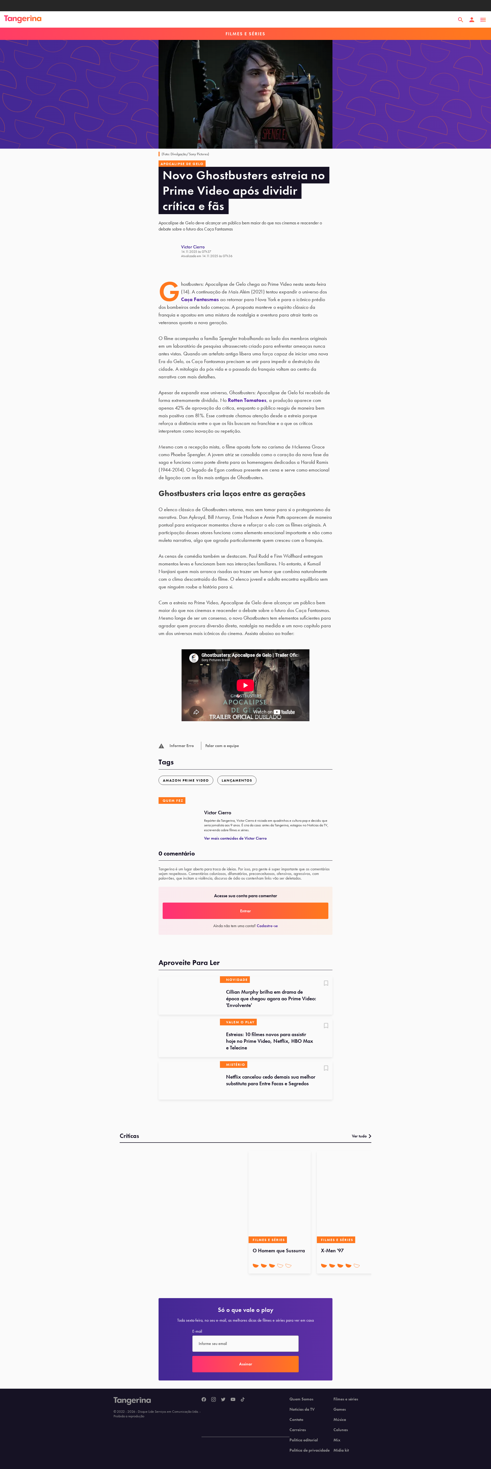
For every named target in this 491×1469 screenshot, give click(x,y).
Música (339, 1420)
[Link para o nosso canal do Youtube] (233, 1399)
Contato (296, 1420)
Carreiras (297, 1430)
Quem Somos (301, 1399)
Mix (336, 1440)
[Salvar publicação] (326, 983)
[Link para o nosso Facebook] (204, 1399)
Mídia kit (341, 1450)
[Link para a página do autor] (170, 251)
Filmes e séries (345, 1399)
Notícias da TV (302, 1409)
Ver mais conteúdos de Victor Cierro (235, 838)
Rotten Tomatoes (247, 400)
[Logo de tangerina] (22, 19)
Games (339, 1409)
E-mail (197, 1331)
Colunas (340, 1430)
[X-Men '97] (348, 1197)
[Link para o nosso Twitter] (223, 1399)
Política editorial (303, 1440)
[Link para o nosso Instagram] (213, 1399)
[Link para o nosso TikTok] (242, 1399)
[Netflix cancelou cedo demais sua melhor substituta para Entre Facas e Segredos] (189, 1080)
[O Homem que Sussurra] (280, 1197)
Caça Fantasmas (200, 299)
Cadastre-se (267, 925)
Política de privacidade (309, 1450)
